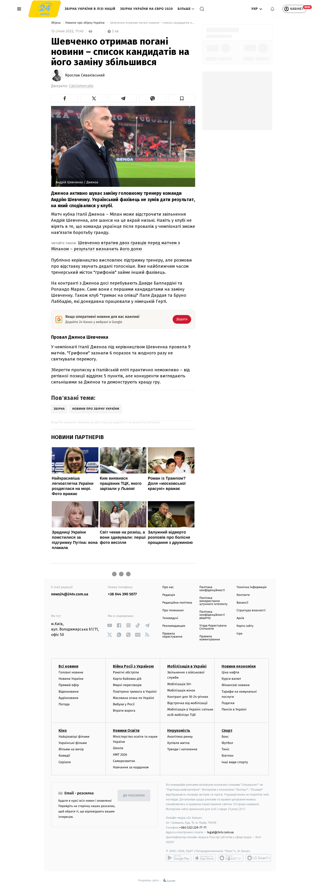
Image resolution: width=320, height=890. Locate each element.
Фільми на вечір (71, 749)
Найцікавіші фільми (74, 737)
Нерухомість (178, 730)
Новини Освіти (126, 730)
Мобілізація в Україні (187, 666)
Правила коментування (209, 638)
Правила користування (172, 635)
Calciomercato (81, 86)
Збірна (56, 22)
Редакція (168, 595)
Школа (118, 748)
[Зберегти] (181, 98)
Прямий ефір (69, 685)
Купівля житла (178, 743)
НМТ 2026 (120, 755)
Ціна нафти (230, 672)
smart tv (230, 858)
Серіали (65, 762)
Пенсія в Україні (234, 709)
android (178, 858)
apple (204, 858)
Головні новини (71, 672)
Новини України (71, 679)
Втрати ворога (124, 711)
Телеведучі (170, 618)
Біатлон (228, 756)
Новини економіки (239, 666)
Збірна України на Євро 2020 (146, 9)
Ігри (239, 633)
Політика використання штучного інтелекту (213, 601)
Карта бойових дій (127, 679)
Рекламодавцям (173, 625)
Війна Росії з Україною (133, 666)
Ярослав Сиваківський (85, 75)
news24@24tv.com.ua (69, 594)
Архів (240, 618)
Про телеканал (173, 610)
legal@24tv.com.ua (220, 832)
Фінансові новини (236, 685)
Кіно (63, 730)
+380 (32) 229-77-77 (193, 827)
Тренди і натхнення (182, 749)
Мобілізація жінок (181, 690)
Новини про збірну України (85, 22)
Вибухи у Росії (123, 704)
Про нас (168, 587)
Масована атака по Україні (133, 698)
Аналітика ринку (180, 737)
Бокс (225, 737)
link (110, 625)
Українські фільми (73, 743)
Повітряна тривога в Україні (134, 692)
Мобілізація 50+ (179, 684)
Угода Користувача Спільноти (213, 627)
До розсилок (134, 795)
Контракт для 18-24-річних (187, 697)
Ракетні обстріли (126, 672)
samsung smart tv (258, 858)
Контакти (243, 595)
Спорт (227, 730)
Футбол (227, 743)
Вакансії (242, 602)
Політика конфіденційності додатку (212, 615)
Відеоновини (69, 692)
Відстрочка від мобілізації (187, 703)
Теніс (226, 749)
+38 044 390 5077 (122, 594)
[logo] (44, 9)
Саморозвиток (124, 761)
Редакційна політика (177, 602)
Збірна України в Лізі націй (90, 9)
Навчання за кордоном (131, 767)
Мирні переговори (127, 685)
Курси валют (231, 679)
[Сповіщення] (272, 9)
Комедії (64, 756)
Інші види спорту (235, 762)
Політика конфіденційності (212, 589)
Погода (64, 704)
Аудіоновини (68, 698)
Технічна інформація (252, 587)
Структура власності (251, 610)
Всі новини (68, 666)
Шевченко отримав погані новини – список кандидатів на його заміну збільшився (152, 22)
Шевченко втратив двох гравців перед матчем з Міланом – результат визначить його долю (115, 246)
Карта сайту (245, 625)
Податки (228, 703)
